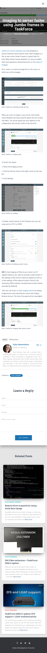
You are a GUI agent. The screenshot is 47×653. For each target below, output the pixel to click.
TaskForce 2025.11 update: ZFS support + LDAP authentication (20, 615)
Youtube (29, 643)
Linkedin (21, 643)
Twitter (25, 643)
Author (5, 339)
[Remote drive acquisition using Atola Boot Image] (23, 481)
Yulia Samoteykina (21, 344)
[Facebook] (37, 345)
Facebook (17, 643)
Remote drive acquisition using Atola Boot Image (21, 507)
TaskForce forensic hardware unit (14, 51)
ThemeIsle (31, 648)
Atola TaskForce (16, 375)
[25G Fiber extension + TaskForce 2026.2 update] (23, 540)
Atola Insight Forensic (13, 502)
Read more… (29, 519)
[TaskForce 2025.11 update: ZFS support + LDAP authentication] (23, 595)
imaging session (28, 290)
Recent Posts (14, 339)
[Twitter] (40, 345)
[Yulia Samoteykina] (7, 348)
